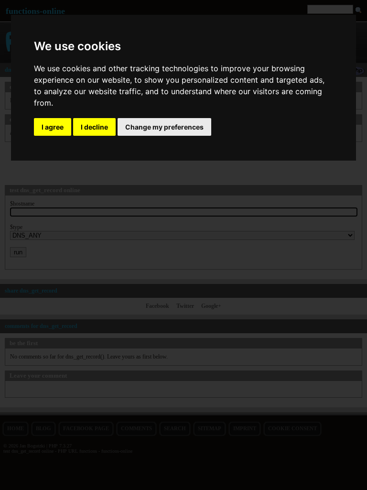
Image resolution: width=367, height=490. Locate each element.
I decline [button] (94, 127)
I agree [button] (53, 127)
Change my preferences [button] (164, 127)
